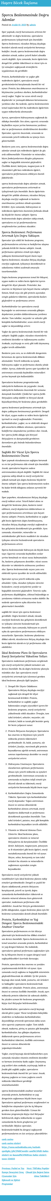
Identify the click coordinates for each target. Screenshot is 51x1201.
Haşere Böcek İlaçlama (19, 2)
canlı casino (7, 1139)
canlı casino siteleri (11, 1143)
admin (33, 24)
